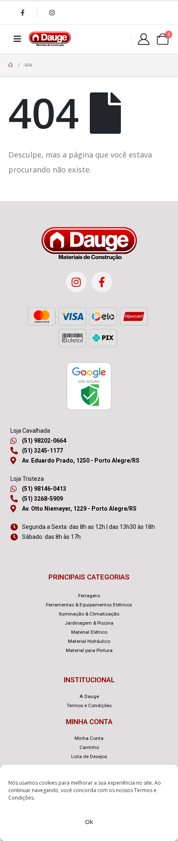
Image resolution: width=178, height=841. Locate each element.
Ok (89, 821)
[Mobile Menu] (17, 39)
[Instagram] (51, 12)
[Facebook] (22, 12)
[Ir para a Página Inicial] (10, 65)
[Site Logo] (49, 39)
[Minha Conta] (144, 39)
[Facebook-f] (101, 281)
